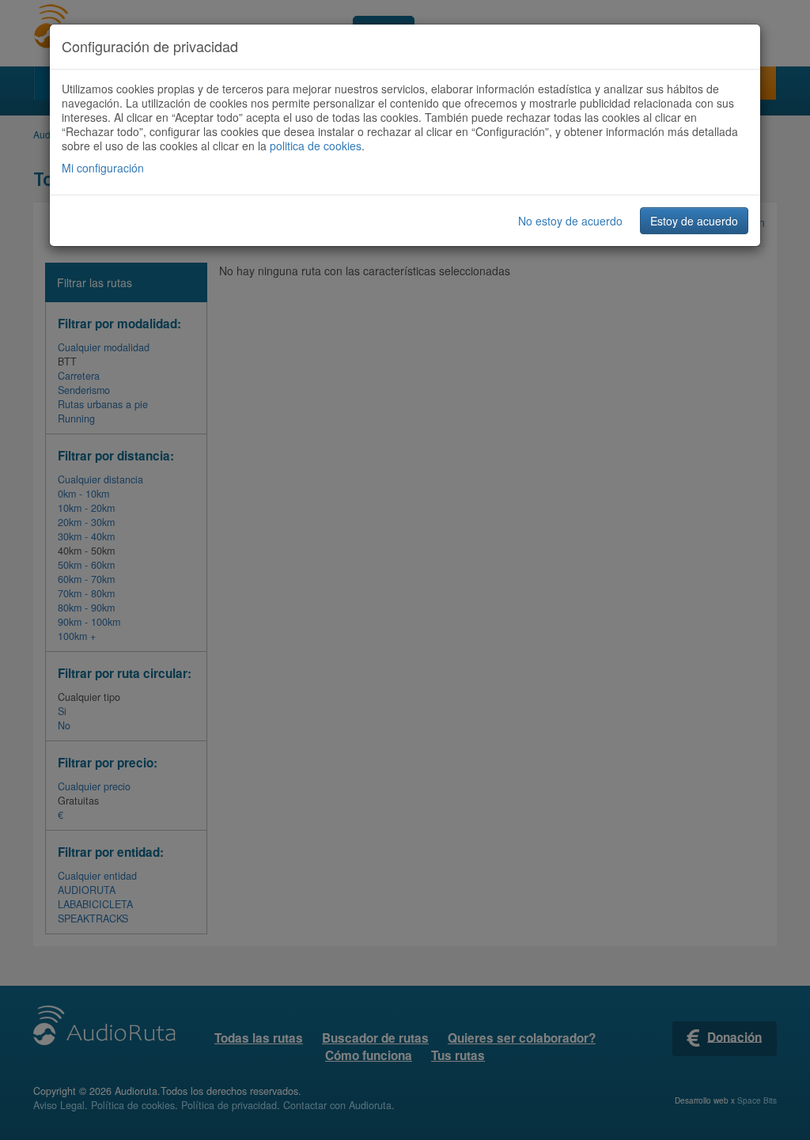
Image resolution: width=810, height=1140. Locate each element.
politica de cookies (315, 145)
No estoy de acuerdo (570, 221)
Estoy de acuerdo (694, 221)
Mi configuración (103, 168)
